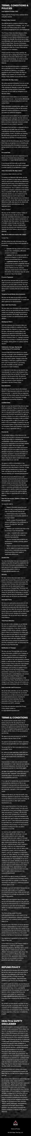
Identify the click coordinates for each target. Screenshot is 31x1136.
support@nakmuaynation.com (11, 710)
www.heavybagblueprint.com (11, 29)
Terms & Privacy (15, 1129)
